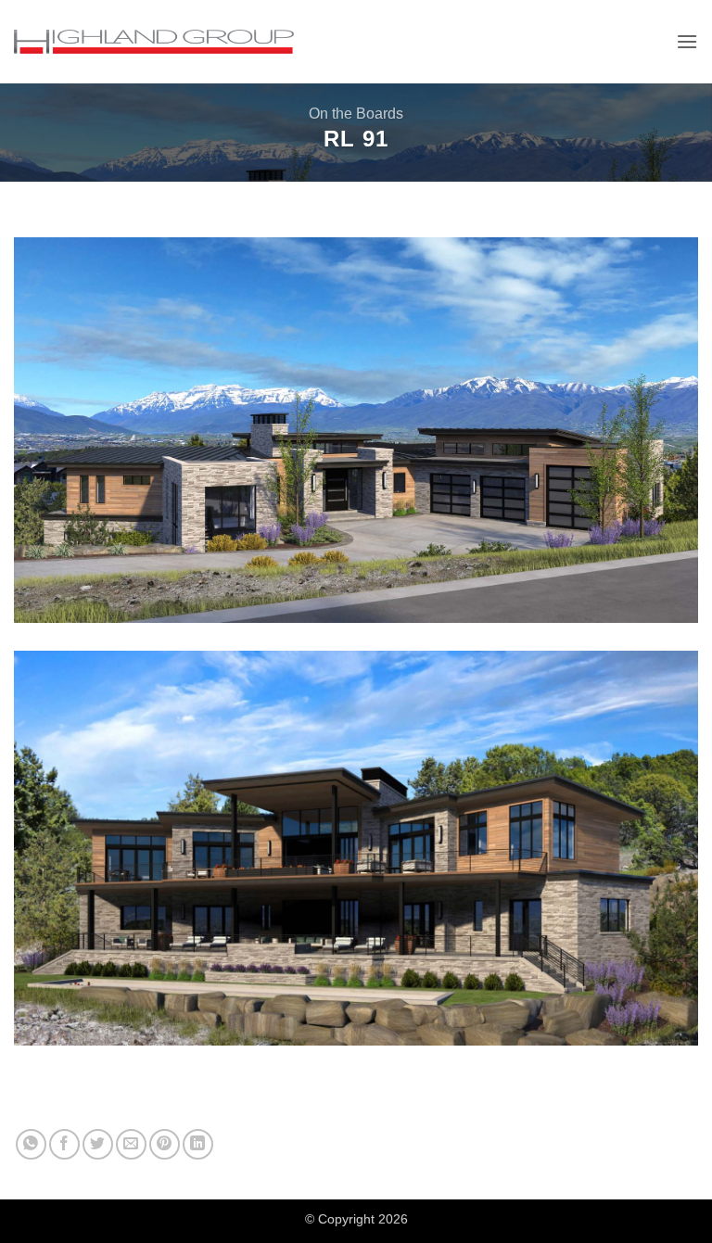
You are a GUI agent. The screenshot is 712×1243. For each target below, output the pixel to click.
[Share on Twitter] (98, 1144)
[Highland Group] (154, 42)
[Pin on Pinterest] (164, 1144)
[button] (687, 41)
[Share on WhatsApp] (31, 1144)
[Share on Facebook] (64, 1144)
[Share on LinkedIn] (198, 1144)
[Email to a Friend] (131, 1144)
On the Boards (356, 113)
